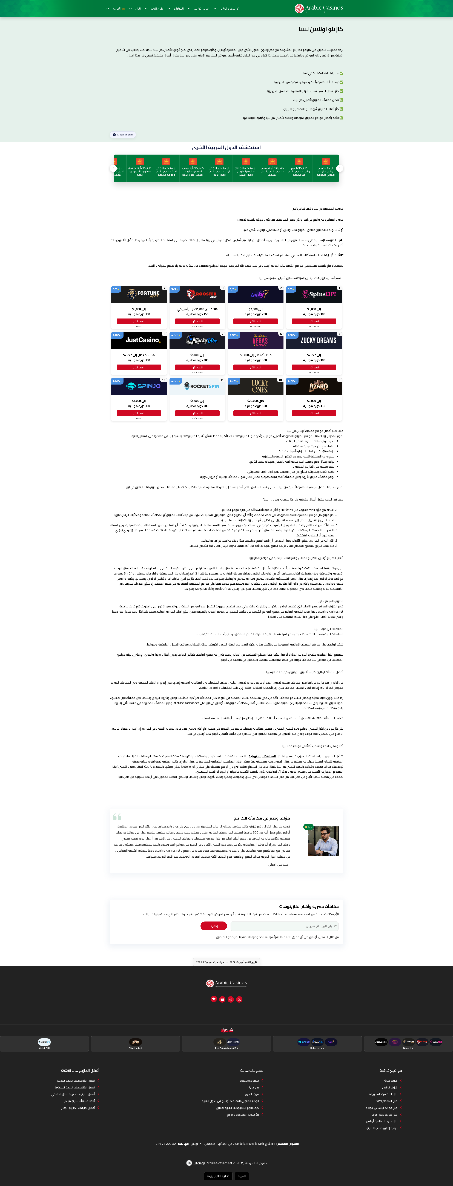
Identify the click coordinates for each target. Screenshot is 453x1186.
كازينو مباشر (390, 1080)
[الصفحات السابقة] (113, 168)
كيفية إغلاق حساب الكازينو (381, 1128)
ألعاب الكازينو (201, 8)
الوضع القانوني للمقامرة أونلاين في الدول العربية (230, 1100)
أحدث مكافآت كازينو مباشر (79, 1100)
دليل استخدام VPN (386, 1100)
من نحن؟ (254, 1087)
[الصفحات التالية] (339, 168)
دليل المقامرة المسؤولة (383, 1094)
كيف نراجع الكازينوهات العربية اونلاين (237, 1107)
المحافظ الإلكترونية (262, 756)
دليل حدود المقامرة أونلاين (381, 1121)
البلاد (138, 8)
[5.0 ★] (323, 840)
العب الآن (314, 321)
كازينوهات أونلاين (229, 8)
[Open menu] (216, 8)
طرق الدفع (157, 8)
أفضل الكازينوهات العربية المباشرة (75, 1087)
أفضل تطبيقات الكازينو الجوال (78, 1107)
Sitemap (199, 1163)
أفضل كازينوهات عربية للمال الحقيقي (73, 1094)
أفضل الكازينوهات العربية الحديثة (76, 1080)
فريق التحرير (252, 1094)
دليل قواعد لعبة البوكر (384, 1114)
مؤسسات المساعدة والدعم (243, 1114)
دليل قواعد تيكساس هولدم (381, 1107)
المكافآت (179, 8)
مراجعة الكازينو (314, 326)
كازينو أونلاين (389, 1087)
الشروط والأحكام (249, 1080)
